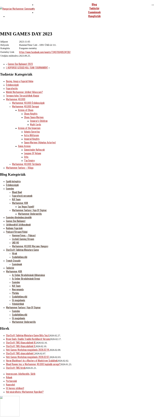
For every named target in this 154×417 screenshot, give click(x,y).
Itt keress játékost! (15, 388)
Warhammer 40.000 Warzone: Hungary (30, 246)
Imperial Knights (32, 139)
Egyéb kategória (13, 181)
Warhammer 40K (20, 203)
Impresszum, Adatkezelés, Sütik (20, 374)
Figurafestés (12, 88)
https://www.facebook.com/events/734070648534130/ (45, 52)
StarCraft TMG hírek (15, 368)
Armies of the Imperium (29, 128)
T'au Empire (29, 160)
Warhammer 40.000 (15, 99)
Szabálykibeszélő (19, 257)
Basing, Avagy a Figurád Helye (19, 81)
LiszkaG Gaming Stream (23, 239)
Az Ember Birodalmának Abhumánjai (28, 275)
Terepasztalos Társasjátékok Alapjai (22, 95)
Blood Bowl (17, 192)
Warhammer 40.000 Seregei (25, 106)
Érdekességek (12, 85)
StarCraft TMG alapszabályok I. (20, 353)
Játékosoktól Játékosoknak (18, 224)
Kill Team (16, 199)
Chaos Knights (30, 113)
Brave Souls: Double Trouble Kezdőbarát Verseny (28, 339)
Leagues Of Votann (32, 153)
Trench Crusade (13, 260)
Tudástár (10, 268)
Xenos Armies (24, 146)
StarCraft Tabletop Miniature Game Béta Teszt (27, 335)
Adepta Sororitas (32, 131)
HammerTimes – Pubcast (24, 235)
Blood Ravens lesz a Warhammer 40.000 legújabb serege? (33, 364)
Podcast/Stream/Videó (16, 232)
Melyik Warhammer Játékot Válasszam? (24, 92)
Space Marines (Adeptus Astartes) (40, 142)
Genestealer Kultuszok (34, 149)
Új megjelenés (18, 300)
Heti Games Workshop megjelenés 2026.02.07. (28, 357)
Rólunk (9, 377)
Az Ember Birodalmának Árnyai (26, 278)
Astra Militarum (31, 135)
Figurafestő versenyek (22, 196)
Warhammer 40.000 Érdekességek (28, 103)
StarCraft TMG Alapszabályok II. (20, 346)
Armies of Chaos (25, 110)
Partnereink (11, 381)
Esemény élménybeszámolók (19, 217)
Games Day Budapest (15, 221)
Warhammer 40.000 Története (26, 164)
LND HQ (15, 242)
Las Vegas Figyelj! (26, 206)
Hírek (14, 253)
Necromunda (18, 289)
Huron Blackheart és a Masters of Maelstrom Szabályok (31, 360)
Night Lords (35, 124)
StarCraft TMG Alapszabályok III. (21, 342)
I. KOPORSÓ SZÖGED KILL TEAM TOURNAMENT (27, 67)
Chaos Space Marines (34, 117)
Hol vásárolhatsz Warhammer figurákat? (25, 392)
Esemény (10, 188)
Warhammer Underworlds (30, 214)
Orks (26, 157)
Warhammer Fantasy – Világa (19, 167)
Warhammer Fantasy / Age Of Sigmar (29, 210)
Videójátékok (18, 304)
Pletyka (15, 293)
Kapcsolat (10, 384)
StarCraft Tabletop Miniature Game (22, 250)
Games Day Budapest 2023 (20, 64)
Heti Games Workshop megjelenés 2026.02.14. (27, 350)
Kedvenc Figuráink (14, 228)
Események (17, 264)
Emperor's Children (39, 121)
